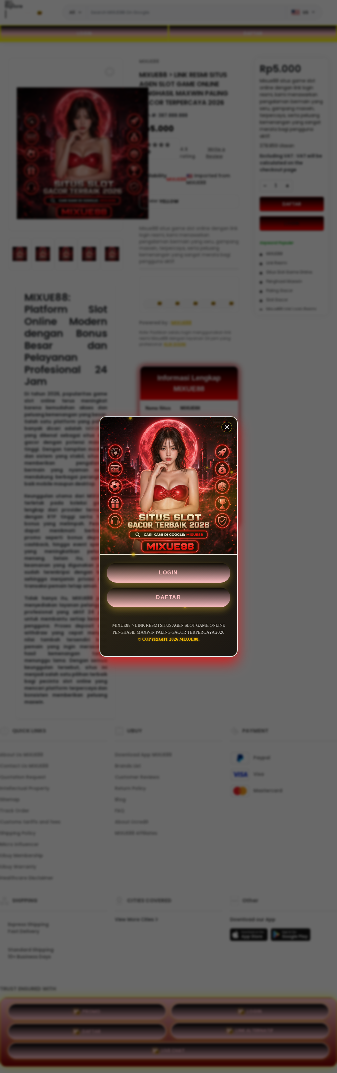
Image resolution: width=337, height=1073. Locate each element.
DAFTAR (168, 597)
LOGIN (168, 572)
